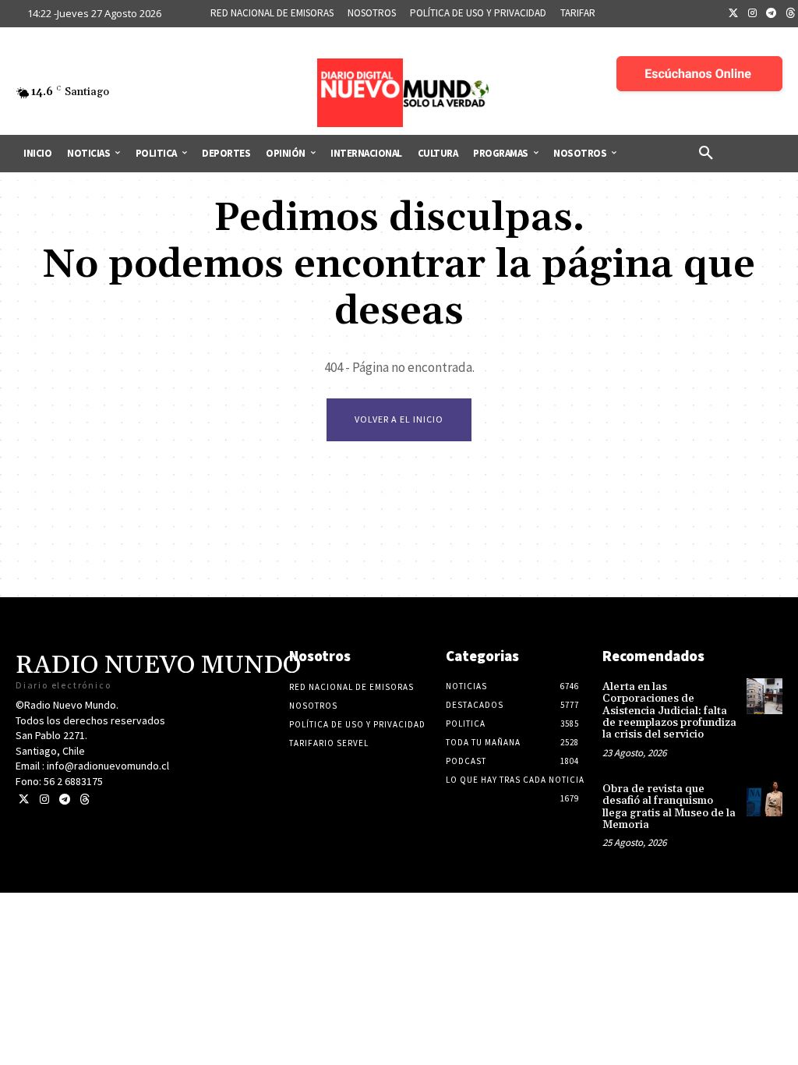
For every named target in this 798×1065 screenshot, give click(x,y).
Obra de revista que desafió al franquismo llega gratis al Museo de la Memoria (669, 807)
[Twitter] (733, 14)
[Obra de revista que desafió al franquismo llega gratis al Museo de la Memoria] (764, 798)
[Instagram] (753, 14)
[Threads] (84, 799)
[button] (706, 153)
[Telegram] (771, 14)
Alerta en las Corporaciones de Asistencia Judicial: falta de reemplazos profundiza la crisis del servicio (669, 711)
